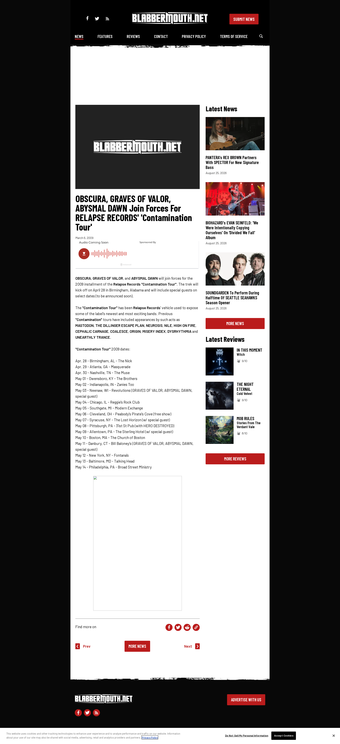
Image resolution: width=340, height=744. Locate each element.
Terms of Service (234, 36)
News (79, 36)
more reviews (235, 458)
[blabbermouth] (170, 22)
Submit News (244, 19)
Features (105, 36)
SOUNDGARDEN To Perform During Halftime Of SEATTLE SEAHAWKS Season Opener (232, 297)
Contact (161, 36)
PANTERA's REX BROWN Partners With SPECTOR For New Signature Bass (232, 162)
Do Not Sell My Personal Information (246, 735)
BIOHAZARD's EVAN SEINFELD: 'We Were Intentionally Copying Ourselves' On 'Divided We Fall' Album (232, 230)
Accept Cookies (283, 735)
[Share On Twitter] (178, 627)
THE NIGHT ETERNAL (245, 386)
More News (137, 646)
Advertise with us (246, 699)
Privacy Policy (194, 36)
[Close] (333, 735)
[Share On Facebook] (169, 627)
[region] (170, 736)
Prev (87, 646)
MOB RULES (245, 418)
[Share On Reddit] (187, 627)
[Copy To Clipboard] (196, 627)
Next (188, 646)
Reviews (133, 36)
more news (235, 323)
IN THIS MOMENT (249, 350)
